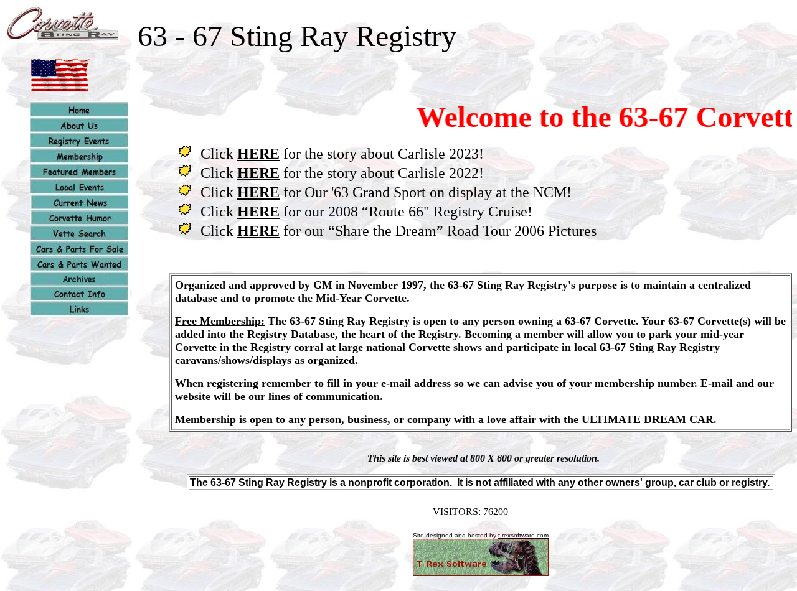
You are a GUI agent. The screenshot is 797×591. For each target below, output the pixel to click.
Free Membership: (220, 321)
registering (232, 383)
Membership (205, 419)
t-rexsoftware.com (523, 535)
